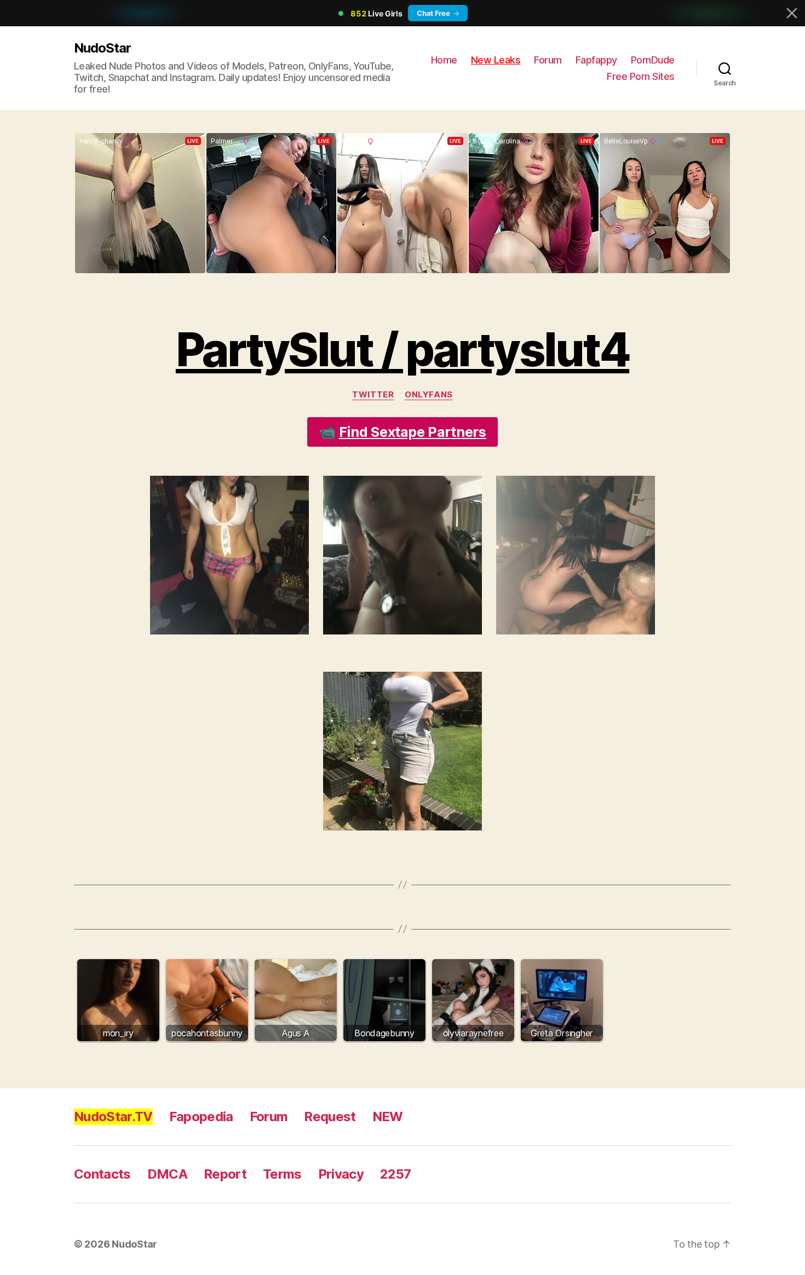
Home (444, 60)
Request (329, 1116)
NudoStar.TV (113, 1116)
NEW (387, 1116)
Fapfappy (596, 60)
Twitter (373, 395)
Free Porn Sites (641, 76)
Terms (282, 1174)
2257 (395, 1174)
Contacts (102, 1174)
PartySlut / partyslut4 (402, 349)
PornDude (653, 60)
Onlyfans (428, 395)
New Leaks (496, 60)
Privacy (341, 1174)
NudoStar (102, 48)
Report (225, 1174)
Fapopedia (201, 1116)
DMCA (167, 1174)
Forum (548, 60)
